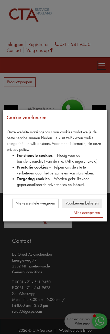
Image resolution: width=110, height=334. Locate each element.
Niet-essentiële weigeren (35, 203)
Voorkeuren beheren (82, 203)
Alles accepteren (86, 212)
